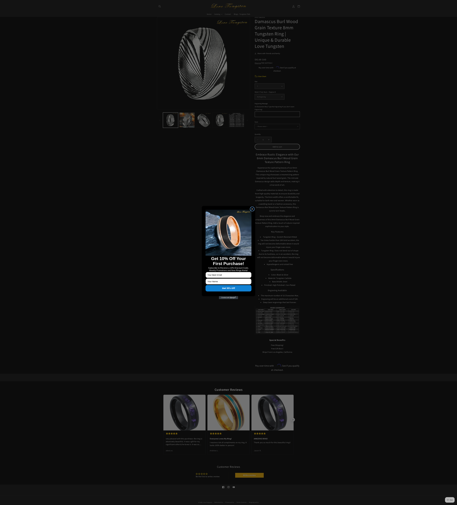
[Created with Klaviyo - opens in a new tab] (228, 297)
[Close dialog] (252, 209)
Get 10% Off (228, 288)
